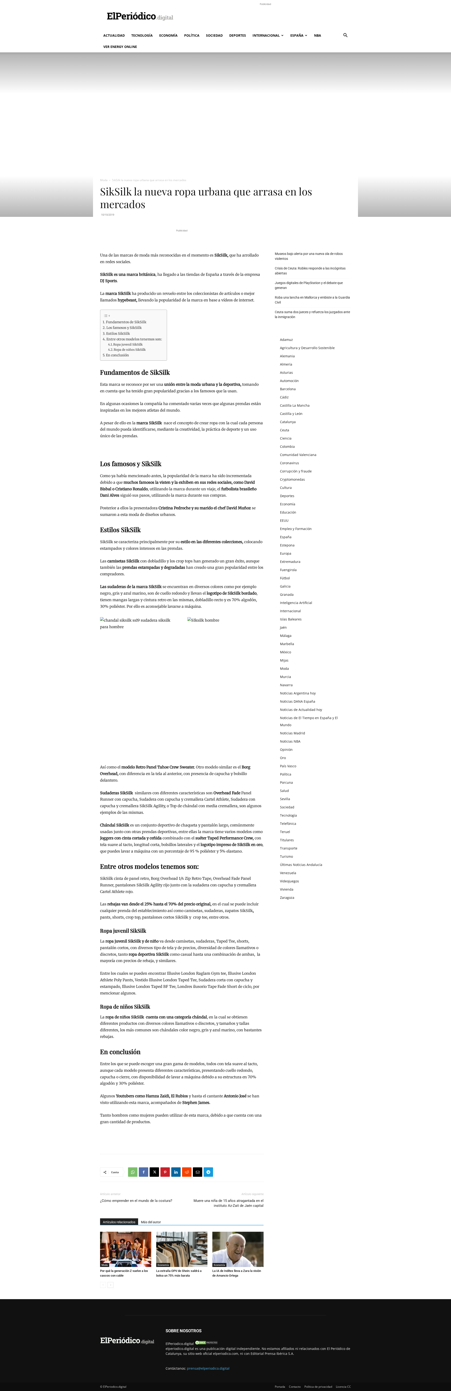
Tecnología (142, 35)
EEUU (284, 520)
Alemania (287, 356)
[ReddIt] (186, 1172)
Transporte (288, 848)
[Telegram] (208, 1172)
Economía (168, 35)
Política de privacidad (318, 1387)
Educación (288, 512)
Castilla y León (291, 413)
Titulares (287, 840)
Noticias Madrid (292, 733)
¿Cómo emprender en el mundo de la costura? (136, 1201)
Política (191, 35)
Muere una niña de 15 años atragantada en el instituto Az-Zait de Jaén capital (229, 1203)
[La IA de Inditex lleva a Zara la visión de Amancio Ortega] (238, 1249)
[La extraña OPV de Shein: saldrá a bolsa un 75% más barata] (181, 1249)
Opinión (286, 749)
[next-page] (110, 1285)
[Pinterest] (165, 1172)
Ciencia (286, 438)
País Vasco (288, 766)
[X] (154, 1172)
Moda (104, 180)
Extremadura (290, 561)
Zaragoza (287, 897)
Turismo (286, 856)
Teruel (285, 832)
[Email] (197, 1172)
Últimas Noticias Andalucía (301, 864)
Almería (286, 364)
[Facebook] (143, 1172)
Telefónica (288, 823)
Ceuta (284, 430)
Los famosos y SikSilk (124, 328)
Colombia (287, 446)
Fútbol (285, 578)
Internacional (266, 35)
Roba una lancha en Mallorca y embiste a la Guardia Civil (312, 300)
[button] (345, 36)
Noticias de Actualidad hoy (301, 709)
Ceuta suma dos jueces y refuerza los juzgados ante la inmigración (312, 314)
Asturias (286, 372)
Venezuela (288, 873)
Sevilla (285, 799)
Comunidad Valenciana (298, 454)
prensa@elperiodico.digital (208, 1368)
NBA (317, 35)
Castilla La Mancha (295, 405)
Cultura (286, 487)
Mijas (284, 660)
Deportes (237, 35)
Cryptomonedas (292, 479)
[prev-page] (103, 1285)
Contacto (295, 1387)
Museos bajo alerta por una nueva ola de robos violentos (309, 256)
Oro (283, 758)
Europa (285, 553)
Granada (287, 594)
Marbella (287, 644)
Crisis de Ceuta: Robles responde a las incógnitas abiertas (310, 270)
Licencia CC (343, 1387)
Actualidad (114, 35)
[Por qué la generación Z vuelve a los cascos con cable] (125, 1249)
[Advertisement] (265, 17)
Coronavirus (289, 463)
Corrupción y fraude (296, 471)
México (285, 652)
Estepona (287, 545)
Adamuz (286, 339)
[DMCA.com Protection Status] (206, 1343)
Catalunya (288, 422)
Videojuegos (289, 881)
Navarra (286, 685)
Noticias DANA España (297, 701)
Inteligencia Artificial (296, 602)
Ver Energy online (120, 46)
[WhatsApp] (132, 1172)
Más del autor (151, 1222)
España (296, 35)
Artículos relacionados (119, 1222)
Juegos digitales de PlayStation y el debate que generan (309, 285)
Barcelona (288, 389)
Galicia (285, 586)
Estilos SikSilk (118, 333)
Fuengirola (288, 570)
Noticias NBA (290, 741)
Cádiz (284, 397)
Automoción (289, 380)
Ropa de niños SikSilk (130, 350)
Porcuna (286, 782)
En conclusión (117, 355)
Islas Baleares (291, 619)
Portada (280, 1387)
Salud (284, 790)
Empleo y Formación (296, 528)
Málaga (286, 635)
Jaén (283, 627)
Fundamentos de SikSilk (126, 322)
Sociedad (214, 35)
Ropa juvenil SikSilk (128, 345)
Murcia (285, 676)
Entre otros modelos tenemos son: (134, 339)
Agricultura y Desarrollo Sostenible (307, 348)
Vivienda (286, 889)
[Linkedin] (176, 1172)
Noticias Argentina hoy (298, 693)
